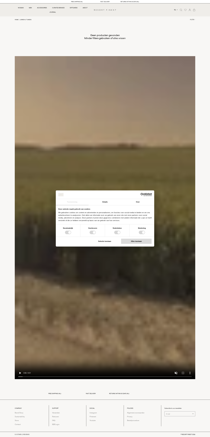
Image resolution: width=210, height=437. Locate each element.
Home (16, 19)
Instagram (93, 413)
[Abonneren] (192, 413)
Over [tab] (138, 202)
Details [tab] (105, 202)
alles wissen (119, 38)
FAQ (53, 420)
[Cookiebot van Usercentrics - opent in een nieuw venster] (142, 194)
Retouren (55, 417)
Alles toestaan (136, 241)
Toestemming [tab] (72, 202)
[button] (181, 10)
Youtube (93, 420)
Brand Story (19, 413)
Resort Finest (187, 434)
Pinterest (93, 417)
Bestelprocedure (133, 420)
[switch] (93, 232)
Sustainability (20, 417)
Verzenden (56, 413)
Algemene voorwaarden (135, 413)
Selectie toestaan (104, 241)
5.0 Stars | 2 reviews (22, 434)
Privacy (129, 417)
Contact (18, 424)
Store (17, 420)
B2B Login (55, 424)
